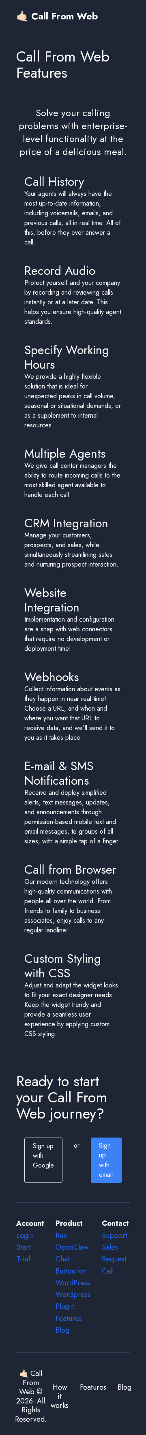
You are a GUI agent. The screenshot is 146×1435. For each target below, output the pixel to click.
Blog (62, 1330)
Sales (110, 1247)
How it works (60, 1396)
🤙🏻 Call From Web (57, 16)
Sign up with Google (43, 1155)
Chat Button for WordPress (73, 1271)
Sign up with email (106, 1160)
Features (69, 1318)
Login (25, 1235)
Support (114, 1235)
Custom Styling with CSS (62, 966)
